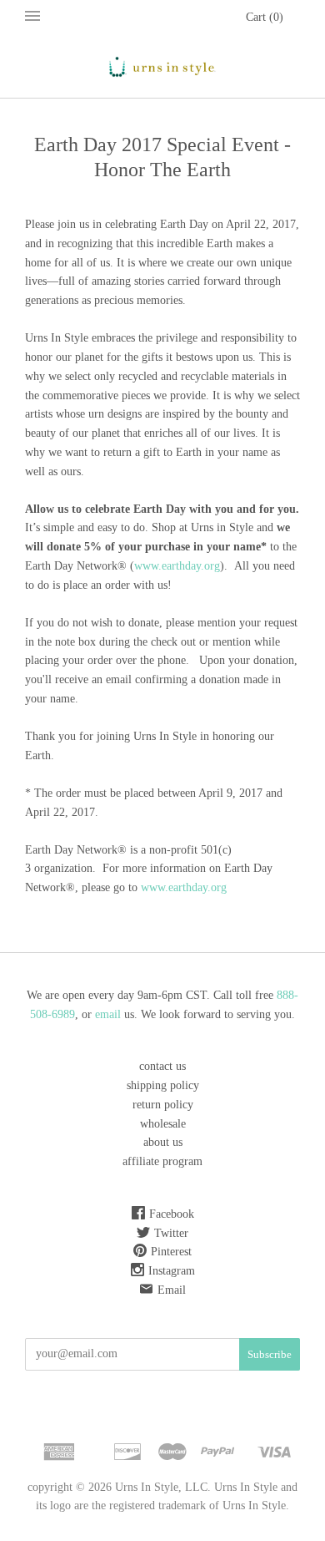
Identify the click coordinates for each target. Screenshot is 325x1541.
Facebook (171, 1214)
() (264, 17)
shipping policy (163, 1085)
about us (162, 1142)
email (109, 1014)
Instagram (171, 1271)
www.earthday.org (177, 566)
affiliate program (162, 1161)
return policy (162, 1104)
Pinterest (171, 1251)
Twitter (171, 1233)
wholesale (163, 1124)
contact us (162, 1066)
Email (172, 1290)
